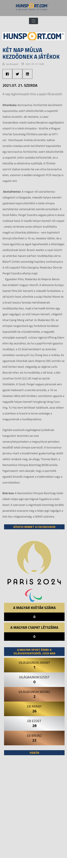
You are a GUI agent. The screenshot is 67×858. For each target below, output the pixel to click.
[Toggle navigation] (33, 21)
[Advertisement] (33, 808)
